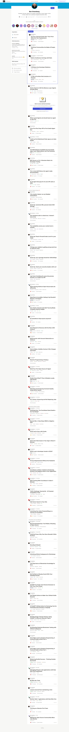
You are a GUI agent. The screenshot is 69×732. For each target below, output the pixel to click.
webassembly (34, 218)
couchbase (46, 413)
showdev (32, 39)
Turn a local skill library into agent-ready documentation (41, 171)
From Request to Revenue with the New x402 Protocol (42, 328)
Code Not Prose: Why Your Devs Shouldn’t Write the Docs (43, 535)
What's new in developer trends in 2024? (41, 451)
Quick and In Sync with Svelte (38, 431)
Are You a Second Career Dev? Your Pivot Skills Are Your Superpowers (42, 37)
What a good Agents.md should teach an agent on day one (43, 118)
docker (34, 381)
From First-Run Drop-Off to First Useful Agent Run (42, 129)
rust (31, 218)
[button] (13, 25)
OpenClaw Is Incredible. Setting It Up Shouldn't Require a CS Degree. (43, 298)
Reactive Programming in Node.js (39, 359)
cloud (37, 700)
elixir (31, 672)
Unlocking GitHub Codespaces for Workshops (42, 554)
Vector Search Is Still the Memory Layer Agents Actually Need (43, 88)
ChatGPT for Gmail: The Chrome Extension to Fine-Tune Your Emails (42, 585)
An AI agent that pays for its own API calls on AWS (42, 182)
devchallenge (32, 197)
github (34, 555)
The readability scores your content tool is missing (41, 226)
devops (39, 443)
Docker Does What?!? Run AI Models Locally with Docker (42, 378)
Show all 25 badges (34, 28)
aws (31, 184)
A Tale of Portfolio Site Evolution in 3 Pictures (41, 77)
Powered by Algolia (34, 1)
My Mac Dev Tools (35, 680)
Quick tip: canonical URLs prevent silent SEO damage (42, 205)
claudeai (31, 310)
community (33, 50)
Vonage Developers (40, 55)
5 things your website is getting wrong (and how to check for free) (43, 247)
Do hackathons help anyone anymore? (40, 318)
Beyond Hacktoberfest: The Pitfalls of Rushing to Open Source (42, 524)
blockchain (40, 218)
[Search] (7, 1)
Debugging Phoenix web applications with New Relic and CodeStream (43, 670)
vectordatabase (41, 391)
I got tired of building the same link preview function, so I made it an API (42, 276)
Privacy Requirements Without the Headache (42, 460)
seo (31, 207)
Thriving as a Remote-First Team (39, 708)
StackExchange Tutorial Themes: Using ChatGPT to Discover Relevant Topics (41, 617)
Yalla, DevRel (38, 521)
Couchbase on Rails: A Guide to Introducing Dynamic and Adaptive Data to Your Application (43, 470)
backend (43, 218)
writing (31, 239)
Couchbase (38, 366)
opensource (39, 152)
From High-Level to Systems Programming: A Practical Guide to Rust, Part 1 (42, 649)
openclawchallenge (38, 197)
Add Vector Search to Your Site (38, 502)
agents (37, 163)
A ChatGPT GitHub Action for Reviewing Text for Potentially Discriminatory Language (43, 606)
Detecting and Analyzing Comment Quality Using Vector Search (42, 389)
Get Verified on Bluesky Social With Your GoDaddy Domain (41, 574)
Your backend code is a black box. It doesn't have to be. (42, 216)
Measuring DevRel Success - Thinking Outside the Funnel (43, 660)
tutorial (40, 59)
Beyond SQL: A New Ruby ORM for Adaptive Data (42, 421)
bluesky (31, 577)
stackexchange (42, 619)
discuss (31, 662)
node (38, 619)
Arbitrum (37, 136)
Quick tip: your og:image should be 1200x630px (43, 257)
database (44, 361)
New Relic (37, 667)
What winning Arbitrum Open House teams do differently (42, 287)
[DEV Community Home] (4, 1)
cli (34, 163)
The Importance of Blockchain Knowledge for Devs (42, 564)
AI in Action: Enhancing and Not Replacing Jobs (43, 399)
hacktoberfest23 (43, 526)
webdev (38, 184)
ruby (43, 79)
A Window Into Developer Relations (40, 67)
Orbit (37, 715)
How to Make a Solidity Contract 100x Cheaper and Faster (43, 349)
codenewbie (40, 39)
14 (40, 539)
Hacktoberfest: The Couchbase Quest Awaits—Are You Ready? (43, 411)
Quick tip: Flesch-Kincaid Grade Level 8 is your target (43, 237)
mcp (34, 152)
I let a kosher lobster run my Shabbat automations (40, 195)
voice (44, 59)
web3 (35, 184)
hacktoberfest (32, 413)
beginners (36, 546)
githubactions (38, 609)
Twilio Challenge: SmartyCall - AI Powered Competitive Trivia (41, 492)
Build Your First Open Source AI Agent (40, 369)
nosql (40, 472)
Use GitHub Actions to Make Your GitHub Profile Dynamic (43, 596)
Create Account (42, 108)
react (40, 79)
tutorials (35, 619)
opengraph (41, 259)
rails (32, 59)
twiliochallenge (37, 494)
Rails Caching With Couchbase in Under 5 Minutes (41, 481)
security (31, 268)
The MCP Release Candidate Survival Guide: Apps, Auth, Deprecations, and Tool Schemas (42, 150)
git (38, 381)
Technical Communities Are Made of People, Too (43, 48)
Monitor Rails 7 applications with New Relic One (43, 699)
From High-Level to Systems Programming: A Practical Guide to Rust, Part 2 (42, 638)
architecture (41, 131)
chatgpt (33, 609)
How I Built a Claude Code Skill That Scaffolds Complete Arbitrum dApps (42, 308)
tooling (39, 682)
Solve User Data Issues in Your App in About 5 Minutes (42, 441)
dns (34, 577)
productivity (38, 50)
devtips (37, 207)
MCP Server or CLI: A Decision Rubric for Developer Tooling (41, 161)
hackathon (32, 289)
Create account (62, 1)
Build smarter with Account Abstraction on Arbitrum (42, 339)
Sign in (47, 111)
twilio (44, 494)
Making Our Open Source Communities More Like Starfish (42, 718)
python (38, 370)
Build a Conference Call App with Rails (41, 58)
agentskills (33, 131)
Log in (56, 1)
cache (37, 483)
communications (36, 59)
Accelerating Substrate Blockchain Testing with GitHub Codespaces (43, 628)
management (39, 662)
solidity (31, 352)
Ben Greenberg (33, 34)
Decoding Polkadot (35, 545)
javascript (36, 79)
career (36, 39)
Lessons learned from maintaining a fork (41, 689)
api (42, 239)
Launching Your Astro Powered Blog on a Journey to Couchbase (41, 511)
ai (30, 131)
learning (40, 566)
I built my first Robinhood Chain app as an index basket (43, 139)
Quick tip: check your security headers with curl (43, 267)
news (31, 152)
